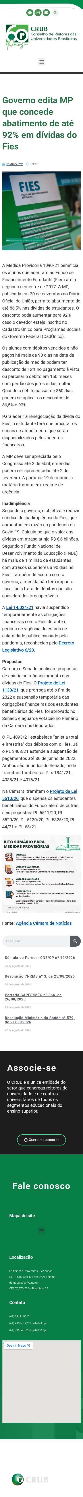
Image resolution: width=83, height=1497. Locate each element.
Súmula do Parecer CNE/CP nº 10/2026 (40, 958)
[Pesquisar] (75, 941)
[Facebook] (29, 12)
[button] (55, 12)
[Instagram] (38, 12)
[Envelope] (46, 12)
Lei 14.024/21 (19, 607)
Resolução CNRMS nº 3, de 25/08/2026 (40, 976)
